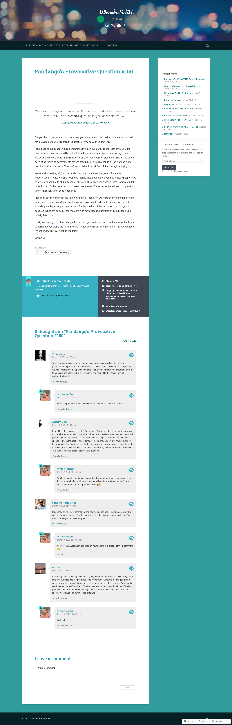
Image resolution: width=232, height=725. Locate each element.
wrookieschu (65, 394)
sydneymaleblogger (115, 296)
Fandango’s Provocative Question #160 (84, 71)
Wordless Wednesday (116, 306)
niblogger (110, 293)
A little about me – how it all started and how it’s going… (62, 45)
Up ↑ (207, 719)
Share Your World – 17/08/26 (177, 93)
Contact (112, 45)
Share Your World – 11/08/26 (177, 120)
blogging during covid (126, 286)
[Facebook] (119, 25)
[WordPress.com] (107, 25)
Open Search (207, 45)
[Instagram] (113, 25)
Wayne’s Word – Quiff (174, 104)
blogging (110, 286)
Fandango (120, 290)
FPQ (128, 290)
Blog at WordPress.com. (36, 719)
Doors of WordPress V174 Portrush (180, 108)
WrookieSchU (116, 12)
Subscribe (169, 167)
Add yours (129, 340)
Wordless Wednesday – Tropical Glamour (182, 86)
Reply (131, 355)
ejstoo (56, 567)
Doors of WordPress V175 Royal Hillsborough (185, 79)
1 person (64, 382)
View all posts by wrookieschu (55, 295)
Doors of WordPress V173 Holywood (181, 127)
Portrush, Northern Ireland (175, 115)
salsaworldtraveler (64, 502)
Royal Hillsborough (172, 100)
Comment (127, 687)
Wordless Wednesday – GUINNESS (123, 311)
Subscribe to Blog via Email (177, 144)
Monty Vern (60, 421)
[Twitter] (125, 25)
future (134, 290)
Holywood (168, 134)
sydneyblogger (123, 293)
